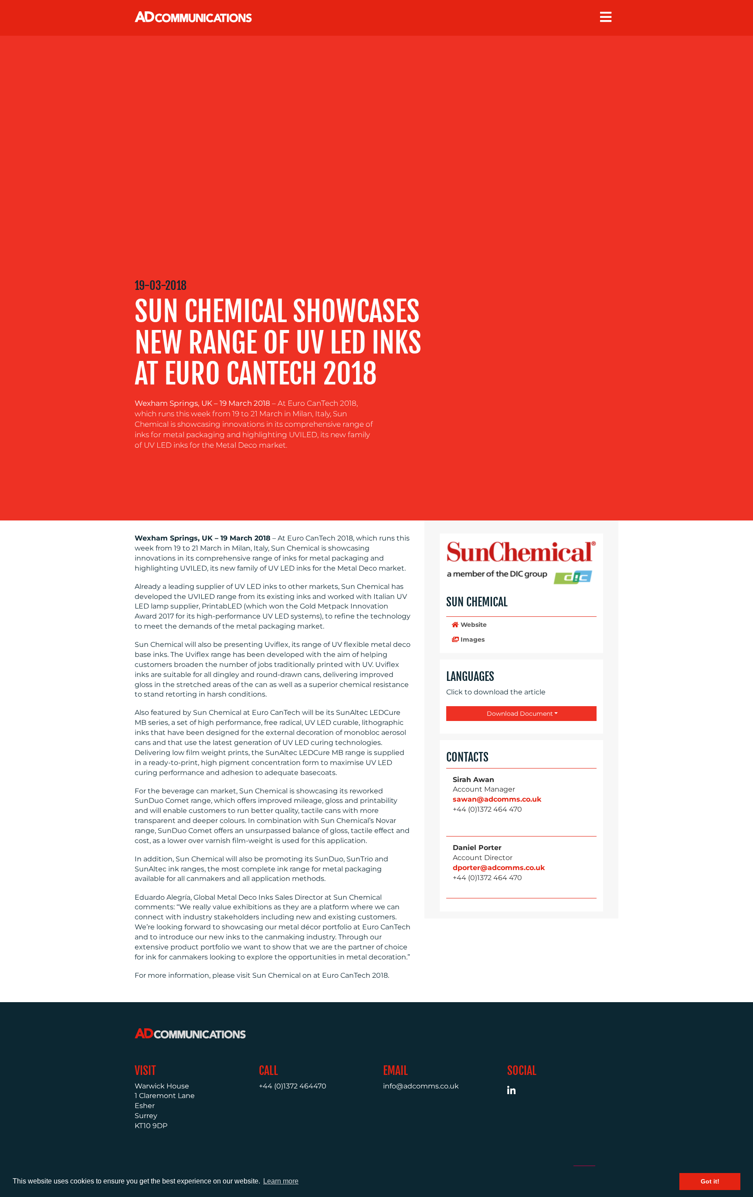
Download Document (519, 714)
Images (472, 639)
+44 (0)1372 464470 (292, 1086)
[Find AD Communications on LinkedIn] (516, 1092)
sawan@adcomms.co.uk (497, 799)
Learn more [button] (280, 1181)
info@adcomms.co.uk (421, 1086)
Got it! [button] (710, 1181)
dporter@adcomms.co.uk (499, 868)
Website (473, 625)
